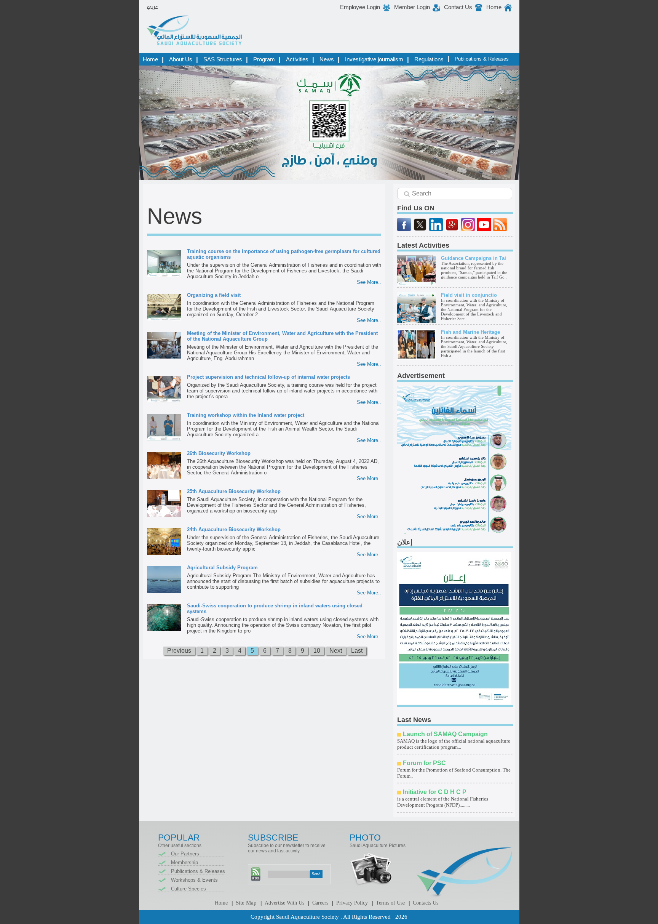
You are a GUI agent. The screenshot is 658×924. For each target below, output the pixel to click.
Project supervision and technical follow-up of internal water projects (268, 377)
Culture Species (188, 889)
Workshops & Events (194, 880)
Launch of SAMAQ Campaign (445, 734)
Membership (184, 862)
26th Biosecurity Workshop (219, 453)
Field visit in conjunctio (469, 295)
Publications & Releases (482, 59)
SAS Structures (222, 59)
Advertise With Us (284, 903)
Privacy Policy (352, 903)
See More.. (369, 282)
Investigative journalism (374, 59)
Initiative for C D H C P (434, 792)
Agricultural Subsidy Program (222, 567)
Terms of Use (390, 903)
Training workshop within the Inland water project (245, 415)
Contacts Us (425, 903)
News (326, 59)
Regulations (429, 59)
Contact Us (458, 7)
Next (335, 650)
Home (493, 7)
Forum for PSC (424, 763)
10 (316, 650)
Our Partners (185, 854)
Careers (320, 903)
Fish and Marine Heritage (470, 332)
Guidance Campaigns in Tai (473, 258)
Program (264, 59)
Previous (179, 650)
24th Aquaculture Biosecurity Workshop (234, 529)
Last (357, 650)
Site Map (246, 903)
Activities (297, 59)
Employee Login (360, 7)
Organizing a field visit (214, 295)
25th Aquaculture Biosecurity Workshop (234, 491)
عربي (152, 7)
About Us (180, 59)
